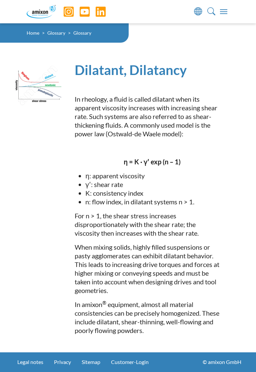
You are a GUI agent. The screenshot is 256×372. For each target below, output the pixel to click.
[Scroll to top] (239, 355)
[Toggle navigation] (223, 11)
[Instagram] (64, 12)
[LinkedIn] (96, 12)
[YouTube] (80, 12)
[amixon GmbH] (41, 11)
